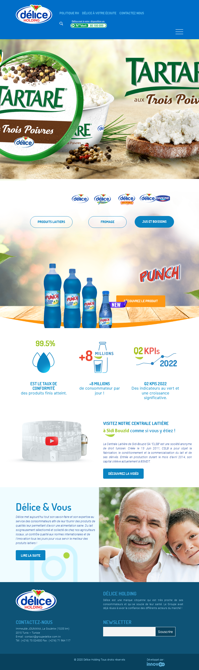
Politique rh (69, 13)
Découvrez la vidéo (123, 473)
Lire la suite (30, 555)
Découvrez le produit (141, 301)
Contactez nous (131, 13)
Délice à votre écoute (99, 13)
